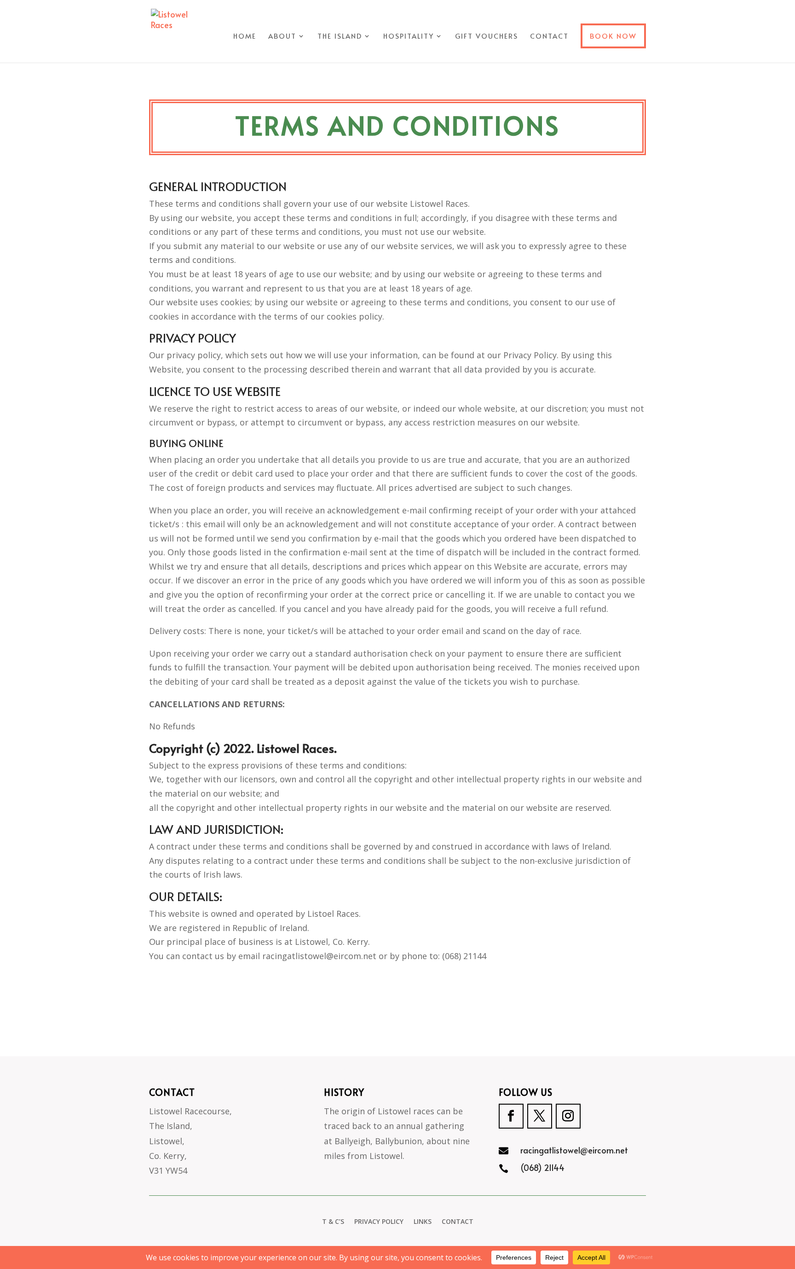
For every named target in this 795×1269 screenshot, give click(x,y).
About (282, 37)
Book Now (613, 36)
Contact (549, 37)
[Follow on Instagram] (568, 1116)
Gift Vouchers (486, 37)
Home (244, 37)
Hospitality (408, 37)
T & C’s (333, 1222)
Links (423, 1222)
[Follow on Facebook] (511, 1116)
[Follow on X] (539, 1116)
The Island (339, 37)
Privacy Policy (378, 1222)
